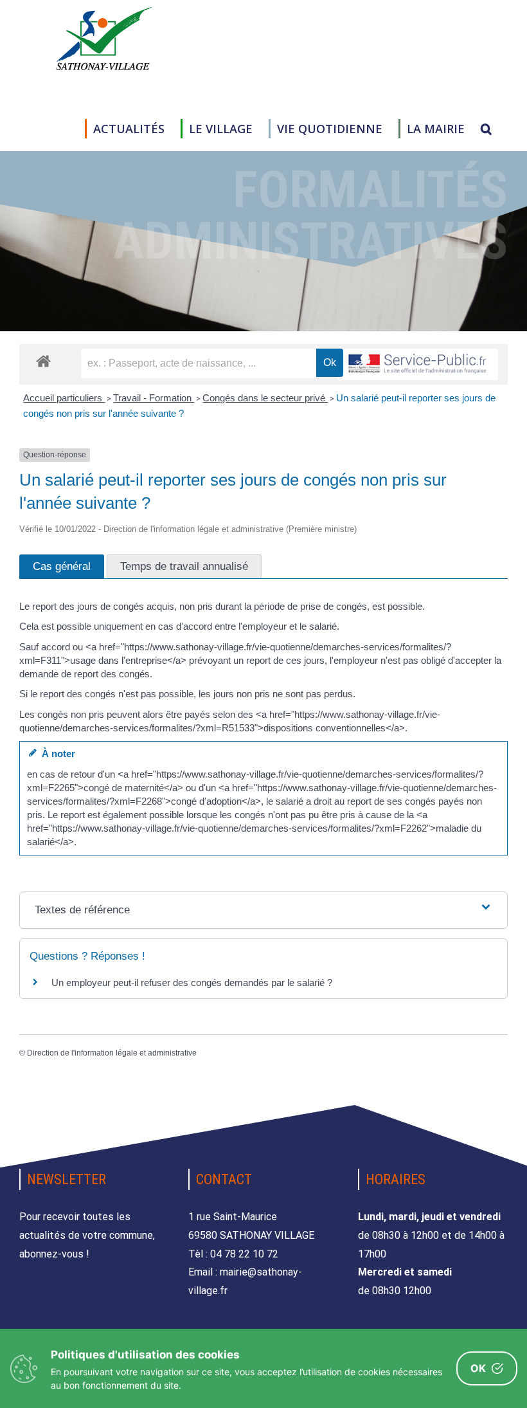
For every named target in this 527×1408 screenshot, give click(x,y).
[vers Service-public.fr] (417, 364)
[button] (486, 128)
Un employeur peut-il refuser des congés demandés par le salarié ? (191, 982)
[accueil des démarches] (43, 360)
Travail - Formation (153, 397)
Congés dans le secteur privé (265, 397)
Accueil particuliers (64, 397)
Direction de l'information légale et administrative (112, 1052)
